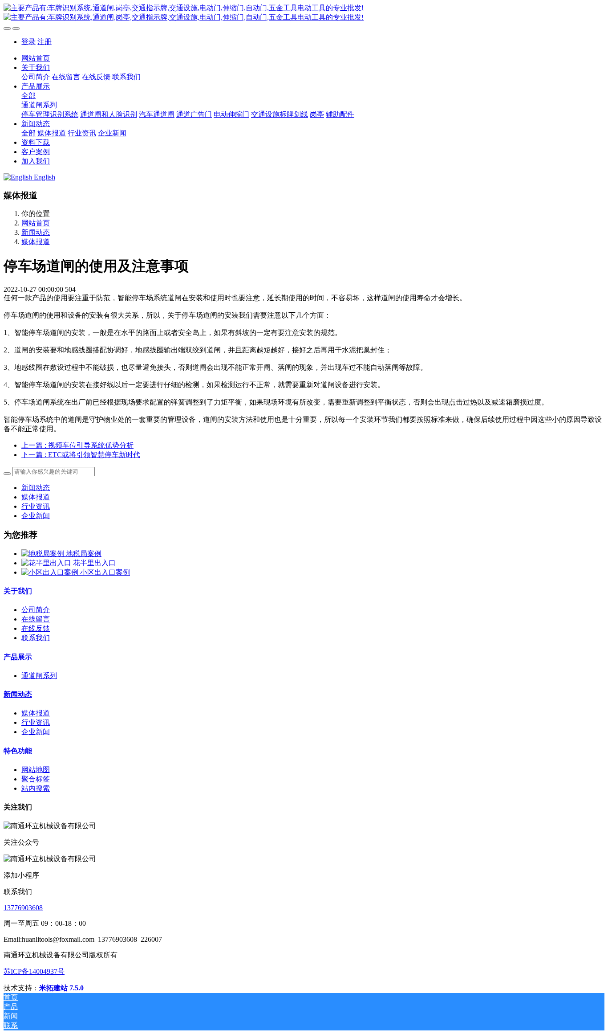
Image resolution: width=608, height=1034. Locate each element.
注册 (44, 41)
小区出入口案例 (105, 572)
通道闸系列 (39, 675)
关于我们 (18, 591)
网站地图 (35, 769)
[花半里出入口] (47, 563)
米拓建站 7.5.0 (61, 988)
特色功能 (18, 751)
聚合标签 (35, 779)
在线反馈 (35, 628)
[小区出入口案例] (50, 572)
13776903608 (23, 907)
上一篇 (77, 445)
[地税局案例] (43, 553)
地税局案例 (83, 553)
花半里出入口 (94, 563)
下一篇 (80, 454)
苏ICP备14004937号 (34, 971)
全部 (28, 95)
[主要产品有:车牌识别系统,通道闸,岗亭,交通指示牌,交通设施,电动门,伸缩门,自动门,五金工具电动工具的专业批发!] (304, 13)
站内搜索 (35, 788)
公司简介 (35, 609)
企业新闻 (35, 515)
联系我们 (35, 638)
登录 (28, 41)
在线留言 (35, 619)
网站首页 (35, 58)
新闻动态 (35, 232)
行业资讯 (35, 506)
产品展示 (18, 657)
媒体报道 (35, 241)
